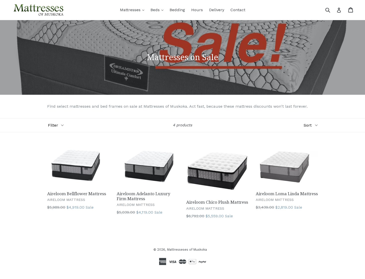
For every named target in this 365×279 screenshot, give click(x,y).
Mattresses (131, 9)
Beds (155, 9)
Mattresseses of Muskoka (187, 249)
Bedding (177, 9)
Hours (197, 9)
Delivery (216, 9)
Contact (237, 9)
